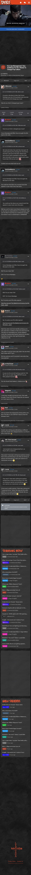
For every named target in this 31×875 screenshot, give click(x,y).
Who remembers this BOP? (9, 572)
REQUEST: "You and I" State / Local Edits (13, 637)
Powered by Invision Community (15, 863)
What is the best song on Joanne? (11, 596)
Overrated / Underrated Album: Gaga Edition (15, 631)
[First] (2, 80)
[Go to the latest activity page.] (21, 2)
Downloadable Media (13, 586)
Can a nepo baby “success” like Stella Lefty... (15, 554)
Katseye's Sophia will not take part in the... (14, 608)
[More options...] (28, 87)
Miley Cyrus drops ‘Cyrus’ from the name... (14, 560)
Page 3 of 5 (17, 80)
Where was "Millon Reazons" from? (12, 584)
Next (26, 80)
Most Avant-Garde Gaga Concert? (12, 578)
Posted (11, 87)
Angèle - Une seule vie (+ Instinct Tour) (13, 620)
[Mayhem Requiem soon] (15, 16)
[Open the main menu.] (29, 2)
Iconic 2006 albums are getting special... (14, 643)
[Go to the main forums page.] (25, 2)
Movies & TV (11, 616)
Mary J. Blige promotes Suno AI (11, 590)
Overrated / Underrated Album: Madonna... (14, 566)
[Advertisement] (15, 46)
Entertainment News (18, 75)
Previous (6, 80)
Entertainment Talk (13, 556)
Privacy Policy (12, 861)
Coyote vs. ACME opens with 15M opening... (15, 614)
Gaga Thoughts (13, 580)
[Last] (29, 80)
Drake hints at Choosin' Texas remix (12, 602)
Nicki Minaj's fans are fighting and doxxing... (15, 626)
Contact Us (20, 861)
